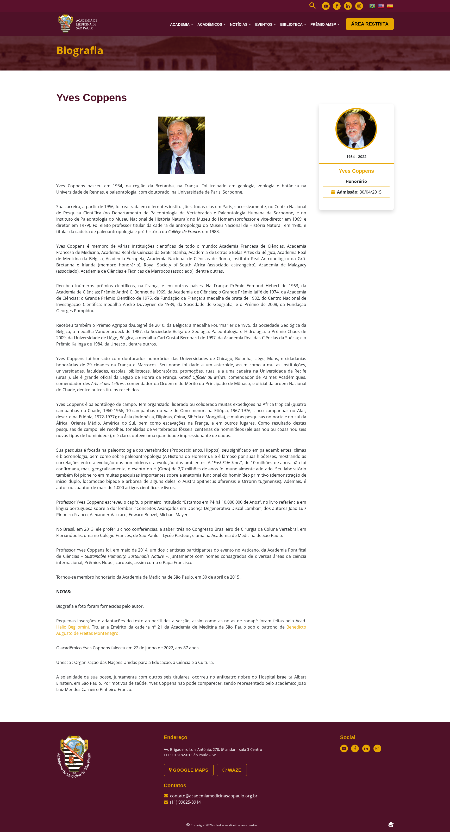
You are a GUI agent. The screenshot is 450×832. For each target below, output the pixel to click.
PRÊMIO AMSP (323, 24)
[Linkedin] (348, 6)
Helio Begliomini (72, 627)
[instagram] (359, 6)
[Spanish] (390, 6)
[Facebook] (337, 6)
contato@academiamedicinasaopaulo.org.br (214, 796)
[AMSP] (79, 24)
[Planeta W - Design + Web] (391, 824)
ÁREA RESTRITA (370, 24)
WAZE (234, 770)
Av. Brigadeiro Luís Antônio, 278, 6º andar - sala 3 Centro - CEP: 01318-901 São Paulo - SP (214, 752)
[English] (381, 6)
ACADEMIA (180, 24)
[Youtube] (326, 6)
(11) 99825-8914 (185, 802)
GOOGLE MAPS (190, 770)
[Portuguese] (372, 6)
